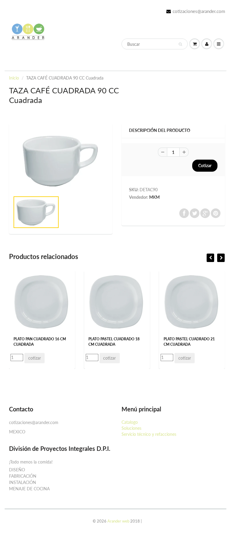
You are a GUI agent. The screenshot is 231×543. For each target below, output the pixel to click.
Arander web (118, 521)
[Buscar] (180, 44)
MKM (154, 197)
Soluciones (131, 428)
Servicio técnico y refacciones (149, 434)
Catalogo (130, 422)
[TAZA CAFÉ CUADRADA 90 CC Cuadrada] (61, 160)
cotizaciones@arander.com (199, 11)
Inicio (14, 77)
